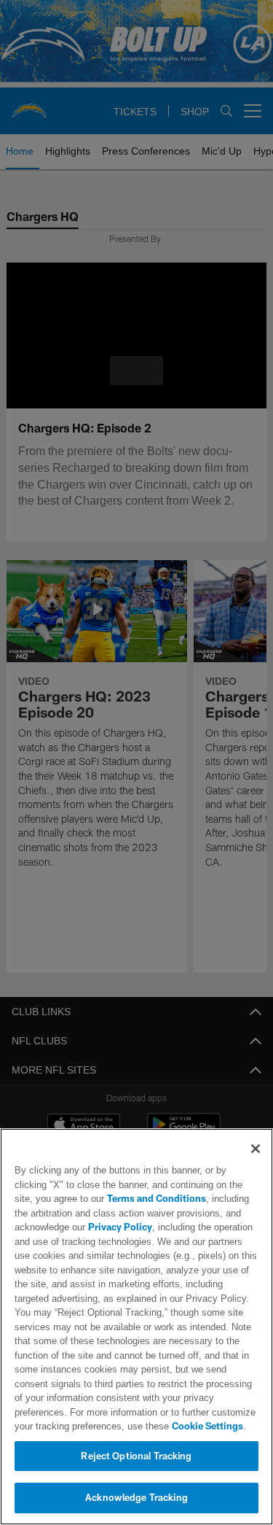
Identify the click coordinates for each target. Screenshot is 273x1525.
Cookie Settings (145, 1426)
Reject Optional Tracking (136, 1456)
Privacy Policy (119, 1227)
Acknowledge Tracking (136, 1497)
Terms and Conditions (115, 1198)
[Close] (256, 1149)
